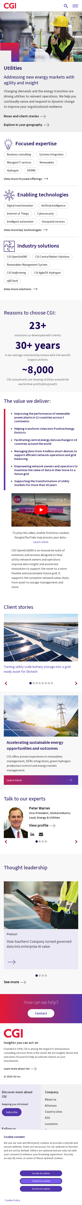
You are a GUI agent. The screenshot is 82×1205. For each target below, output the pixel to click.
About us (50, 1099)
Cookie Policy (12, 1200)
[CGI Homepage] (10, 5)
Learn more (40, 542)
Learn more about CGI (17, 1068)
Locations (51, 1124)
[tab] (30, 684)
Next (76, 683)
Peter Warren (39, 808)
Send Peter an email (41, 834)
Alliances (51, 1105)
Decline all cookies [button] (41, 1188)
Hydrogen (13, 170)
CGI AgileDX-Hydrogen (47, 272)
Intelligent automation (20, 221)
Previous (6, 683)
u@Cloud (12, 280)
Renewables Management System (27, 264)
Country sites (53, 1111)
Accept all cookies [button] (41, 1173)
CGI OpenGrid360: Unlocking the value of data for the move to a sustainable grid (47, 499)
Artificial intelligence (53, 205)
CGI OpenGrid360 (17, 256)
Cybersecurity (45, 213)
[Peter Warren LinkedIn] (32, 834)
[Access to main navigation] (75, 6)
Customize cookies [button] (41, 1180)
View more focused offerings (23, 179)
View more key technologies (23, 230)
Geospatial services (53, 221)
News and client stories (21, 116)
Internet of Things (18, 213)
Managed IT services (19, 162)
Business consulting (19, 154)
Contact (41, 1013)
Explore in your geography (23, 124)
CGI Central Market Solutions (52, 256)
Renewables (46, 162)
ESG (47, 1118)
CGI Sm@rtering (16, 272)
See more (11, 981)
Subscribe (12, 1112)
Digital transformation (20, 205)
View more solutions (18, 289)
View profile (38, 825)
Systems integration (51, 154)
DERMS (31, 170)
